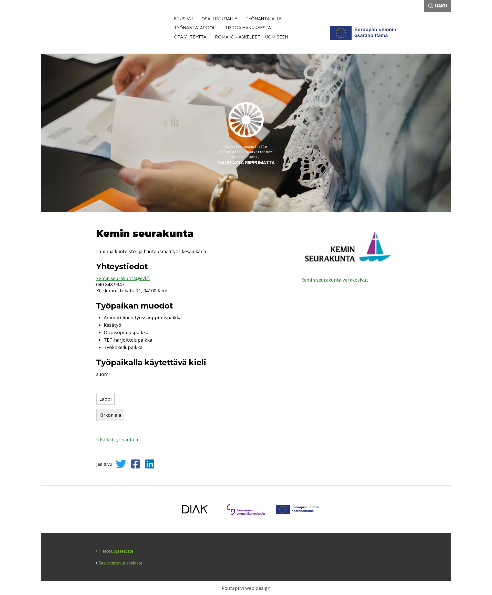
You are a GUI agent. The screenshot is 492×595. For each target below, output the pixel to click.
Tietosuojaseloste (116, 551)
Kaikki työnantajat (118, 440)
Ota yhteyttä (190, 37)
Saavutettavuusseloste (120, 563)
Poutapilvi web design (246, 588)
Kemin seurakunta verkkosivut (334, 280)
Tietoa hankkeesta (248, 27)
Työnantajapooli (195, 27)
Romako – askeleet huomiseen (251, 37)
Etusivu (183, 18)
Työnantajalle (264, 18)
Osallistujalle (219, 18)
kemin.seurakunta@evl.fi (123, 278)
